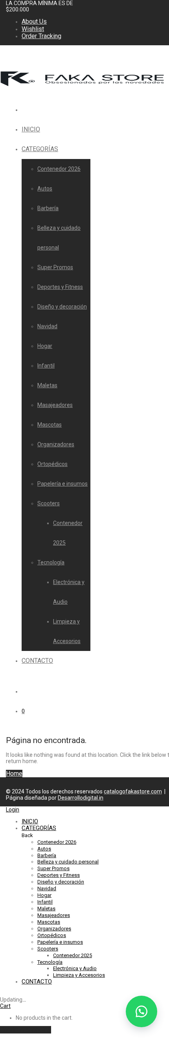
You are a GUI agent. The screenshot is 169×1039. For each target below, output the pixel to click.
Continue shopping (25, 1029)
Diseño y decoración (62, 306)
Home (14, 773)
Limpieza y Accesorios (79, 975)
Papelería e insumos (62, 484)
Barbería (48, 208)
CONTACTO (37, 660)
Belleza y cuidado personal (68, 862)
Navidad (47, 326)
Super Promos (55, 267)
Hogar (44, 346)
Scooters (48, 503)
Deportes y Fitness (60, 287)
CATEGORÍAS (40, 149)
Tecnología (50, 562)
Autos (44, 188)
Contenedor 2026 (59, 169)
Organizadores (55, 444)
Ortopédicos (52, 464)
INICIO (31, 129)
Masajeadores (55, 405)
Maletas (47, 385)
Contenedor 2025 (72, 955)
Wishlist (33, 29)
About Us (34, 21)
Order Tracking (41, 36)
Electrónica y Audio (75, 968)
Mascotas (49, 425)
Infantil (46, 365)
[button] (141, 1011)
